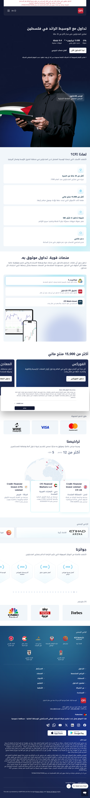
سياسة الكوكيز (82, 783)
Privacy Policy (39, 792)
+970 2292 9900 (75, 709)
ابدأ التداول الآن (78, 50)
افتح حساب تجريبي (59, 50)
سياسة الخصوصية (70, 783)
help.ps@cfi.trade (55, 709)
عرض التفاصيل (19, 403)
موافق (24, 408)
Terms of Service (52, 792)
